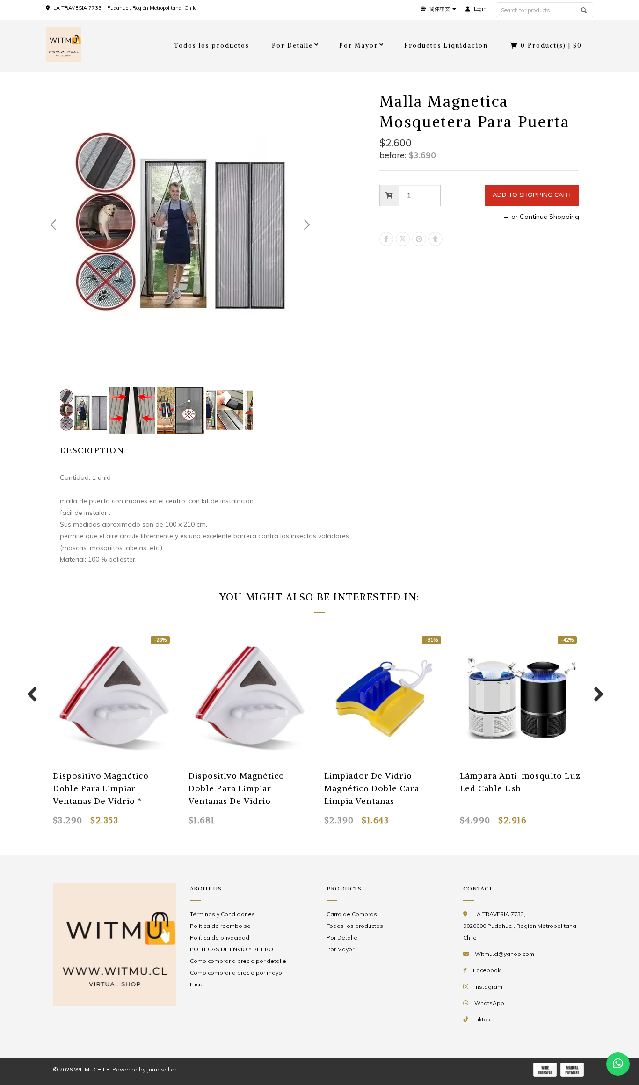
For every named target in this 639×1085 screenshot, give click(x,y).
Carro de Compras (352, 914)
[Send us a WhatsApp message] (618, 1064)
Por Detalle (292, 46)
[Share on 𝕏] (403, 239)
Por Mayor (358, 46)
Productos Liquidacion (446, 46)
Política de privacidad (219, 937)
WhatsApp (489, 1002)
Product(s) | (551, 46)
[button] (438, 9)
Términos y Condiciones (222, 914)
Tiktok (482, 1019)
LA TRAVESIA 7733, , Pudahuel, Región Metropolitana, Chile (124, 8)
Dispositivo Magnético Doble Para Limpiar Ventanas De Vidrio (236, 788)
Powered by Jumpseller (144, 1069)
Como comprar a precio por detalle (238, 960)
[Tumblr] (435, 239)
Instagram (488, 986)
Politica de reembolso (220, 925)
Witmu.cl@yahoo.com (504, 953)
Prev (53, 224)
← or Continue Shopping (541, 216)
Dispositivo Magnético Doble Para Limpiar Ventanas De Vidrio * (101, 788)
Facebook (487, 970)
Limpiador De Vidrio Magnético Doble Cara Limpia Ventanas (371, 788)
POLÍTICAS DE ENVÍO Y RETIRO (231, 949)
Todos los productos (211, 46)
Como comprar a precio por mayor (237, 972)
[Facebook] (386, 239)
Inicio (197, 984)
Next (306, 224)
